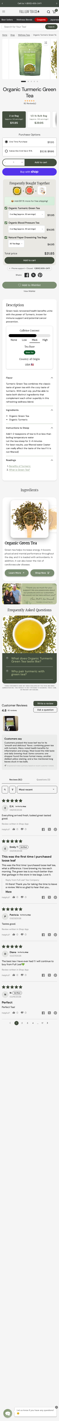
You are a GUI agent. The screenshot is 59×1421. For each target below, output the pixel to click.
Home (4, 35)
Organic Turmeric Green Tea (29, 92)
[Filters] (12, 789)
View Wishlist (29, 291)
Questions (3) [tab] (43, 779)
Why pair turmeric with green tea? (27, 673)
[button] (7, 1413)
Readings (11, 460)
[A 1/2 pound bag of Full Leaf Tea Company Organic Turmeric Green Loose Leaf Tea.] (4, 43)
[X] (33, 275)
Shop (12, 35)
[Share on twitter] (49, 830)
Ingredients (12, 410)
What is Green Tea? (19, 469)
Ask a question (45, 709)
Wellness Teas (24, 35)
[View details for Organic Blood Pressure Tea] (29, 191)
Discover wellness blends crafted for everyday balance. (29, 3)
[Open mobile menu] (3, 11)
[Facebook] (27, 275)
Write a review (45, 703)
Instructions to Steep (17, 427)
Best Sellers (7, 19)
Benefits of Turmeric (20, 466)
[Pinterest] (40, 275)
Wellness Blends (24, 19)
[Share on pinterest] (55, 830)
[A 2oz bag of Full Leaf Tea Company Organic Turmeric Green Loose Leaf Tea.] (46, 43)
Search (51, 27)
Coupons (41, 19)
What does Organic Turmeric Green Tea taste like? (32, 660)
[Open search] (5, 789)
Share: (19, 275)
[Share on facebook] (43, 830)
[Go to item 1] (10, 723)
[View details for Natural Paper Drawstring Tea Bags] (42, 191)
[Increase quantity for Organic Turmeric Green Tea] (22, 162)
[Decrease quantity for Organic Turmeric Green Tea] (5, 162)
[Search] (48, 11)
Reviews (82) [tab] (15, 779)
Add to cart (29, 260)
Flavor (9, 377)
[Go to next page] (48, 1023)
